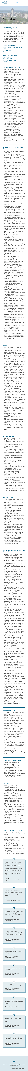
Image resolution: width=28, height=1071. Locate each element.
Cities (4, 49)
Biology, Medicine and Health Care (12, 47)
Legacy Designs (21, 1068)
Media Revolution (7, 58)
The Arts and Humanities (9, 45)
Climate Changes (7, 50)
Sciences (5, 62)
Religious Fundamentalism (10, 60)
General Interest (7, 52)
